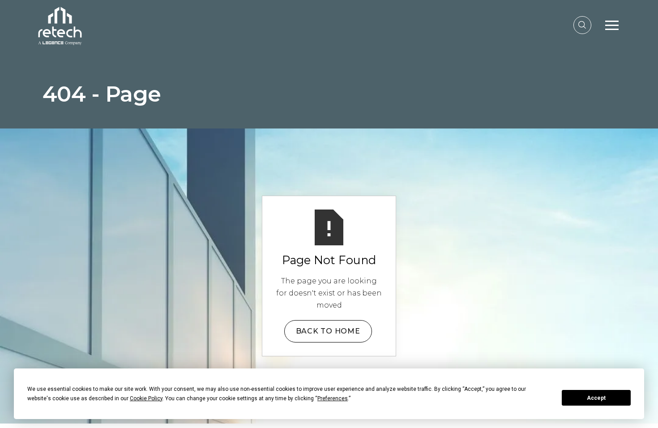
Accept (596, 398)
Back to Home (328, 331)
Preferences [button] (332, 398)
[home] (60, 25)
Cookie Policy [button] (146, 398)
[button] (611, 25)
